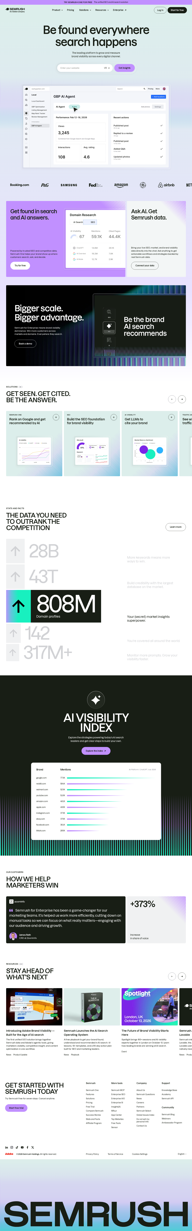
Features (90, 1094)
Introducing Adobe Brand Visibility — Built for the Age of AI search (30, 1032)
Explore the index (94, 751)
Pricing (70, 10)
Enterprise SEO (118, 1094)
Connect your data (144, 265)
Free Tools (116, 1123)
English (181, 1154)
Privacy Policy (92, 1154)
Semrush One (92, 1090)
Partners (140, 1107)
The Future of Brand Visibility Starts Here (145, 1032)
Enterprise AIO (118, 1099)
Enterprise (118, 10)
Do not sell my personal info (142, 1120)
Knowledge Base (169, 1090)
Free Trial (90, 1107)
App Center (116, 1115)
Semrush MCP (117, 1090)
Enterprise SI (117, 1103)
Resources (100, 10)
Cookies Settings (139, 1154)
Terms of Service (115, 1154)
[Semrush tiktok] (17, 1147)
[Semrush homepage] (15, 10)
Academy (166, 1094)
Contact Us (141, 1126)
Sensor (114, 1127)
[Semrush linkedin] (6, 1147)
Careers (140, 1103)
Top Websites (117, 1119)
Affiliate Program (94, 1123)
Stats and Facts (93, 1119)
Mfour (114, 1111)
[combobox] (81, 68)
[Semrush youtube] (22, 1147)
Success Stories (93, 1115)
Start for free (177, 10)
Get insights (124, 68)
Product (56, 10)
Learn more (176, 527)
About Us (140, 1090)
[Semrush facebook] (27, 1147)
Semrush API (168, 1099)
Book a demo (25, 344)
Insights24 (116, 1107)
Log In (160, 10)
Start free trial (16, 1108)
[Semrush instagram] (11, 1147)
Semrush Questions (145, 1094)
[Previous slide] (172, 399)
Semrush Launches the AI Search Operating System (86, 1032)
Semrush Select (143, 1111)
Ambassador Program (172, 1123)
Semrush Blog (168, 1114)
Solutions (84, 10)
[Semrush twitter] (32, 1147)
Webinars (166, 1119)
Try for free (20, 265)
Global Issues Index (145, 1115)
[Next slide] (182, 399)
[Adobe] (9, 1154)
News (139, 1099)
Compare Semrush (94, 1111)
